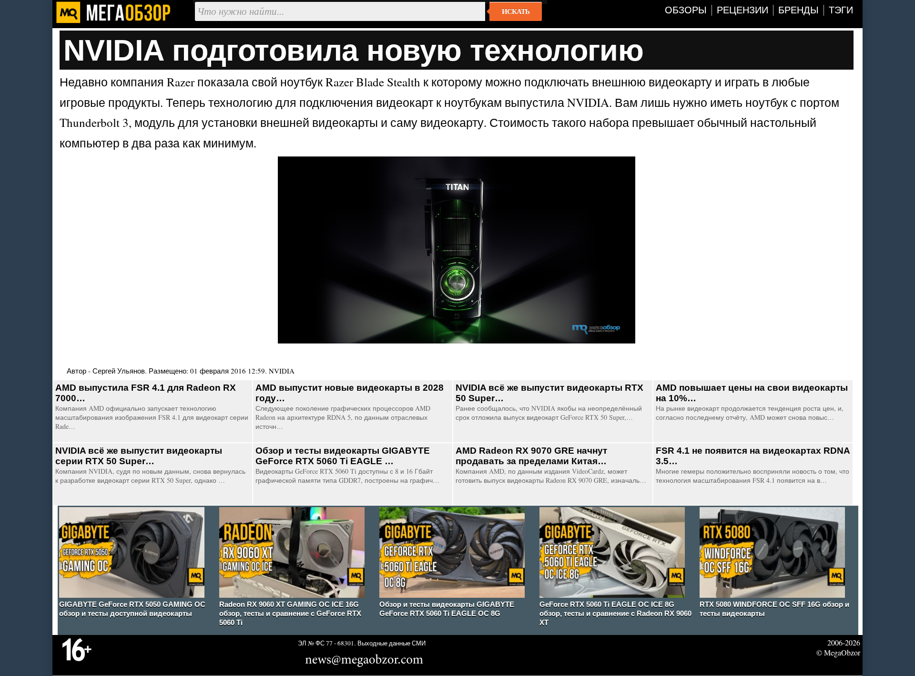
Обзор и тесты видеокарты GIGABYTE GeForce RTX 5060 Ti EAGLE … (342, 456)
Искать (515, 11)
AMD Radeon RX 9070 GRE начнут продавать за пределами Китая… (531, 456)
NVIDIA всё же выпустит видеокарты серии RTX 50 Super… (138, 456)
